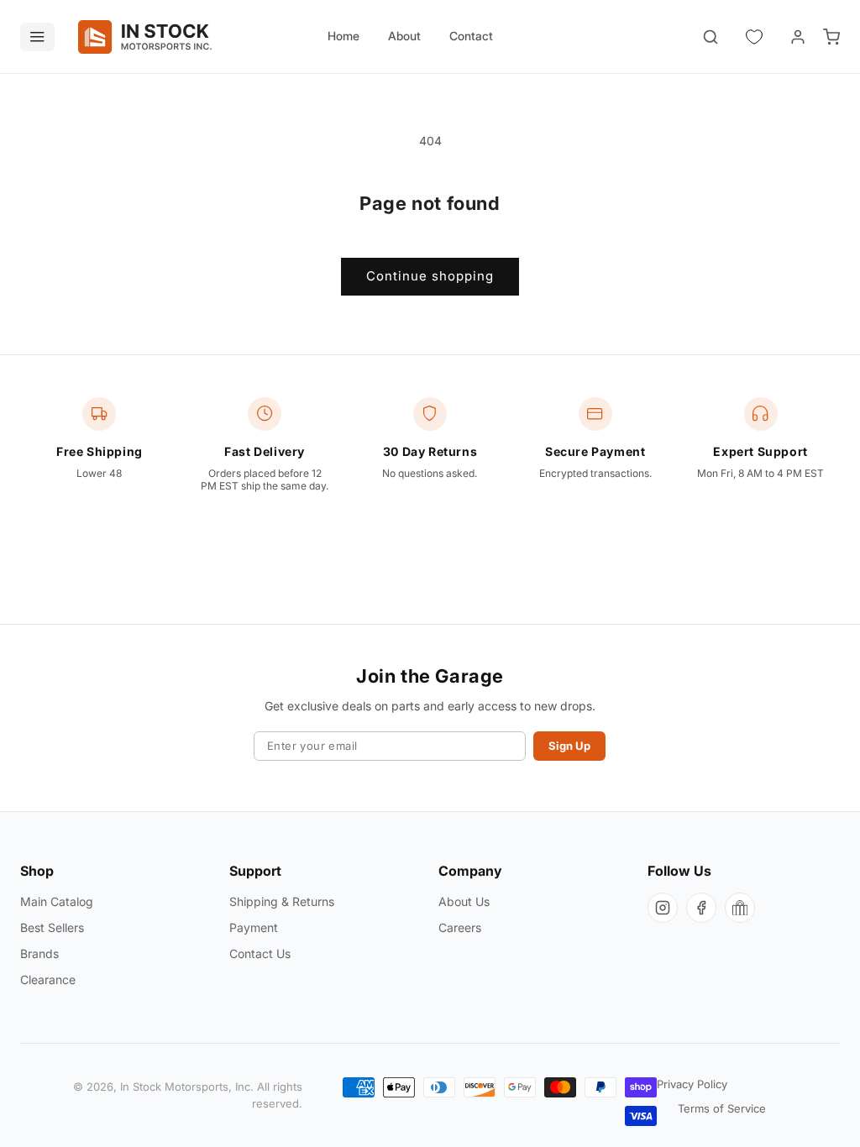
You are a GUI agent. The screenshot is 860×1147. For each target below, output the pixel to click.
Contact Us (260, 953)
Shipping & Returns (281, 901)
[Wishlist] (754, 37)
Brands (39, 953)
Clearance (48, 979)
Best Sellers (52, 927)
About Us (464, 901)
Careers (459, 927)
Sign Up (569, 745)
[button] (710, 37)
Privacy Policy (692, 1084)
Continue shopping (430, 276)
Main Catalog (56, 901)
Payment (253, 927)
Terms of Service (722, 1108)
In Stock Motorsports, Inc (185, 1086)
